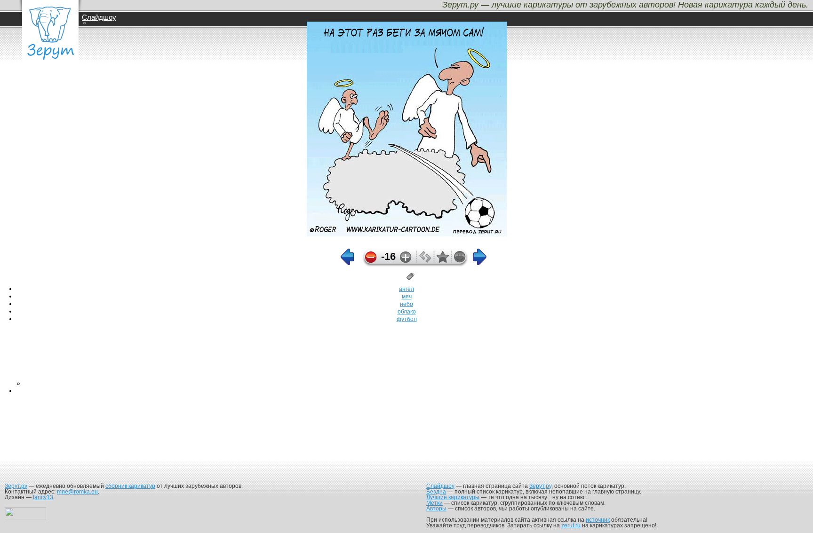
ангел (406, 289)
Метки (434, 503)
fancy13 (43, 497)
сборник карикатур (130, 486)
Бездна (436, 491)
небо (406, 304)
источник (598, 520)
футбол (407, 319)
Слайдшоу (99, 17)
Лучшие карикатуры (452, 497)
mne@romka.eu (77, 491)
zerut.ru (571, 525)
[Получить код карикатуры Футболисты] (425, 260)
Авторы (436, 508)
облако (407, 311)
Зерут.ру (16, 486)
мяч (407, 296)
